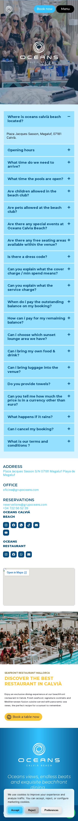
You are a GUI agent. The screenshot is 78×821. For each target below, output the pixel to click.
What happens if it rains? (30, 417)
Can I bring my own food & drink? (31, 353)
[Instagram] (6, 525)
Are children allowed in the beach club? (32, 193)
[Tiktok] (29, 525)
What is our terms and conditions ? (28, 443)
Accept (15, 810)
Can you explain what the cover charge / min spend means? (36, 271)
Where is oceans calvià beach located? (34, 119)
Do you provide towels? (29, 384)
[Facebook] (14, 525)
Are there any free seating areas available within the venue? (37, 242)
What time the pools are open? (35, 179)
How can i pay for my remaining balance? (36, 320)
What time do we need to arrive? (31, 164)
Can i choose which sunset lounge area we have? (31, 337)
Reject (31, 810)
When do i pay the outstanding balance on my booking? (36, 304)
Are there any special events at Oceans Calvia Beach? (36, 226)
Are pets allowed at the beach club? (35, 210)
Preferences (51, 810)
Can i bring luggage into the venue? (33, 370)
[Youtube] (6, 533)
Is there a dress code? (27, 257)
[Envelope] (36, 525)
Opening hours (21, 150)
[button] (65, 9)
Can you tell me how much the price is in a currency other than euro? (36, 400)
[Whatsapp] (21, 554)
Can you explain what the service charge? (30, 288)
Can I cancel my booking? (31, 429)
